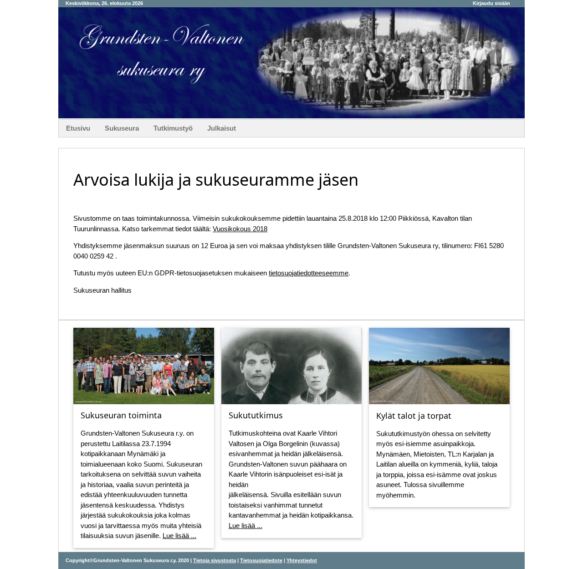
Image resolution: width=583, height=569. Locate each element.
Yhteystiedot (301, 560)
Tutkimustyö (173, 128)
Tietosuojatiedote (261, 560)
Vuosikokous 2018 (240, 229)
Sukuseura (122, 128)
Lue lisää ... (179, 535)
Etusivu (78, 128)
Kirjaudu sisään (491, 3)
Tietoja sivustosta (214, 560)
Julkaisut (221, 128)
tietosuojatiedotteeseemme (308, 273)
